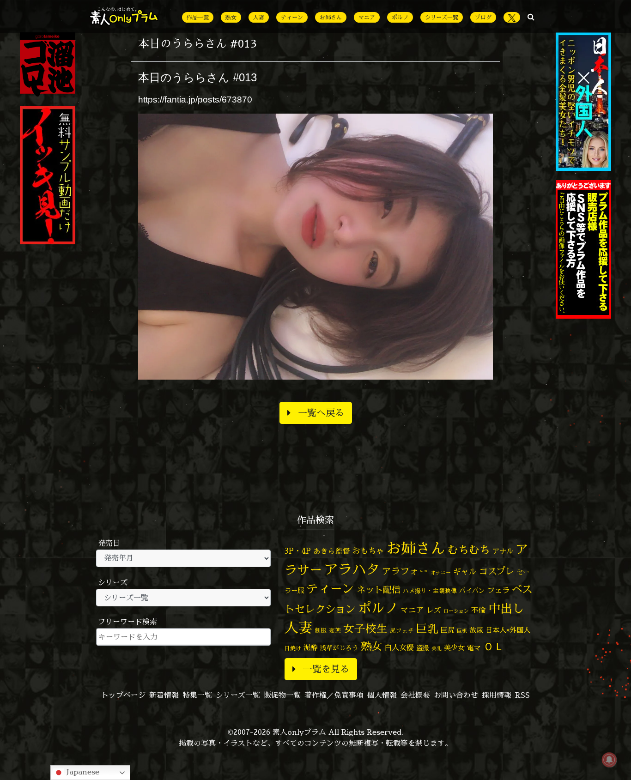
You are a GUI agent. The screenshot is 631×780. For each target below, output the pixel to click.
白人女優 (399, 647)
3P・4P (298, 550)
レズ (433, 610)
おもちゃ (368, 550)
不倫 (478, 610)
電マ (474, 648)
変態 (335, 630)
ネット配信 (378, 589)
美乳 (436, 648)
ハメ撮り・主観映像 (430, 591)
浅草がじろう (339, 647)
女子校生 (365, 628)
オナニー (441, 572)
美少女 (454, 648)
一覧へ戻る (321, 412)
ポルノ (400, 17)
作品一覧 (198, 17)
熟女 (231, 17)
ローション (456, 611)
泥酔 (310, 648)
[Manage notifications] (609, 759)
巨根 (462, 631)
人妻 (258, 17)
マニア (366, 17)
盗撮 (422, 648)
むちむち (469, 549)
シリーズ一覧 (441, 17)
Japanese (81, 772)
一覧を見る (326, 669)
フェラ (498, 590)
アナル (502, 551)
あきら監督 (331, 551)
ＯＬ (493, 646)
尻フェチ (402, 631)
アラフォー (405, 571)
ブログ (483, 17)
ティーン (292, 17)
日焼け (293, 648)
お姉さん (331, 17)
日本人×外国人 (507, 630)
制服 (321, 630)
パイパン (472, 590)
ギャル (465, 571)
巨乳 (427, 628)
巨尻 (448, 630)
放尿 (476, 630)
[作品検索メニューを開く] (531, 16)
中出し (506, 608)
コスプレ (496, 571)
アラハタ (352, 569)
